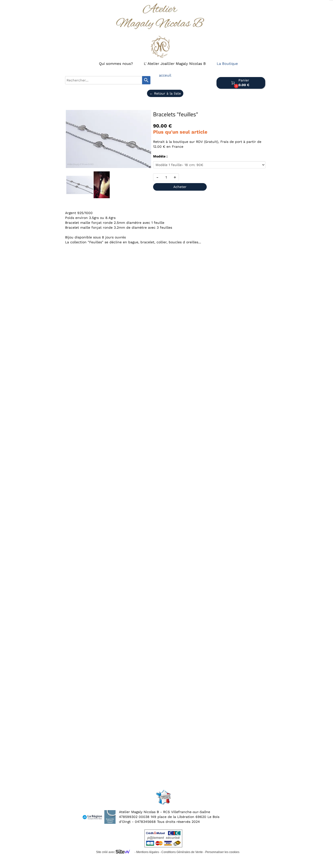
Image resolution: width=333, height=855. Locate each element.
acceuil (165, 75)
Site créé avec (106, 852)
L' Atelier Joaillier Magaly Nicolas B (175, 63)
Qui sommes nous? (116, 63)
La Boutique (227, 63)
